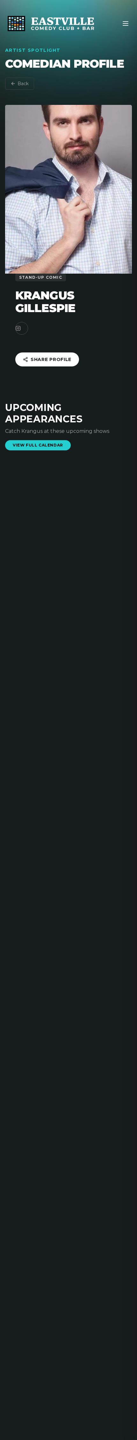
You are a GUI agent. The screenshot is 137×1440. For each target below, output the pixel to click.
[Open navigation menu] (125, 23)
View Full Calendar (38, 445)
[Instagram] (21, 328)
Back (23, 83)
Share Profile (51, 359)
